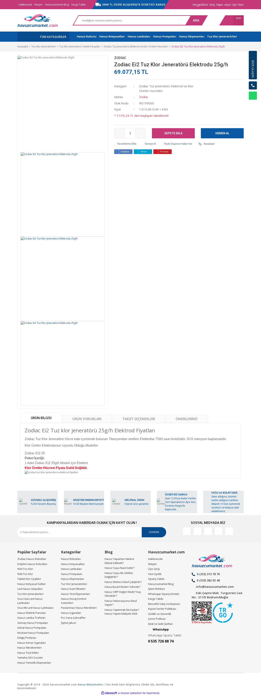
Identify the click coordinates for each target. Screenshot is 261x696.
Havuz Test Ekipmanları (75, 594)
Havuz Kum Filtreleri (73, 589)
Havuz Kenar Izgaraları (31, 643)
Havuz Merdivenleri (29, 647)
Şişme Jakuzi (68, 623)
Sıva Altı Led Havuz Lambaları (35, 608)
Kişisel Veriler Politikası (162, 609)
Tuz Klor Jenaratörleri (74, 584)
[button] (253, 106)
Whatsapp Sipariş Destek (163, 594)
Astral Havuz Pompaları (31, 627)
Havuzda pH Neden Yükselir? (122, 587)
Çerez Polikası (157, 619)
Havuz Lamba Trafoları (31, 618)
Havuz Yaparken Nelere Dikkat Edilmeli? (119, 561)
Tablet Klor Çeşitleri (29, 579)
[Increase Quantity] (140, 133)
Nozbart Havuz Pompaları (33, 633)
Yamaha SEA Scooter (30, 657)
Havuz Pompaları (71, 574)
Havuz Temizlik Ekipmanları (34, 662)
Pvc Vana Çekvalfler (73, 618)
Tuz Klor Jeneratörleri (30, 594)
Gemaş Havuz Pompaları (32, 623)
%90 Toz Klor (25, 574)
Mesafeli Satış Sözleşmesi (164, 604)
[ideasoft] (109, 693)
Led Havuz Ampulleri (30, 589)
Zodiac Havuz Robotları (31, 559)
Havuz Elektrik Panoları (31, 613)
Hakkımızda (25, 4)
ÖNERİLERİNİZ (187, 419)
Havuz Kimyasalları (73, 564)
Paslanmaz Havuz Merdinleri (79, 608)
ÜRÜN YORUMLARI (87, 419)
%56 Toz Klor (25, 569)
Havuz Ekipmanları (72, 579)
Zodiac (120, 58)
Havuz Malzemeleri (90, 684)
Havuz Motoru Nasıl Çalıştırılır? (123, 582)
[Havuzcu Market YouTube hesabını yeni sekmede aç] (229, 531)
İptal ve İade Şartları (160, 624)
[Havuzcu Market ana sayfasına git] (37, 20)
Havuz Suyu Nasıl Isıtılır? (119, 568)
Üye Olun (238, 5)
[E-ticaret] (130, 693)
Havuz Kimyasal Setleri (31, 584)
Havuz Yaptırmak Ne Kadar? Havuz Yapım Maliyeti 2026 (122, 612)
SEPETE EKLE (173, 133)
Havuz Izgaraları (71, 613)
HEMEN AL (222, 133)
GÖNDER (154, 532)
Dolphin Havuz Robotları (32, 564)
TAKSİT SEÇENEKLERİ (138, 419)
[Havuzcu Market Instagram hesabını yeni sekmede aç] (208, 531)
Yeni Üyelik (154, 574)
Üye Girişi (154, 569)
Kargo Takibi (78, 4)
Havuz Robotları (71, 559)
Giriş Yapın (216, 5)
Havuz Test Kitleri (28, 652)
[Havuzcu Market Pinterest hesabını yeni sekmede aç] (219, 531)
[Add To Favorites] (125, 144)
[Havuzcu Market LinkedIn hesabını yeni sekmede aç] (197, 531)
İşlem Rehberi (156, 589)
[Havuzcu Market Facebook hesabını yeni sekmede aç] (187, 531)
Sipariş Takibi (156, 579)
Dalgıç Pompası (26, 637)
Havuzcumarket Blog (57, 4)
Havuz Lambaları (71, 569)
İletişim (38, 4)
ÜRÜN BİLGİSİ (41, 418)
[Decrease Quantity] (119, 133)
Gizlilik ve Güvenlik (159, 614)
